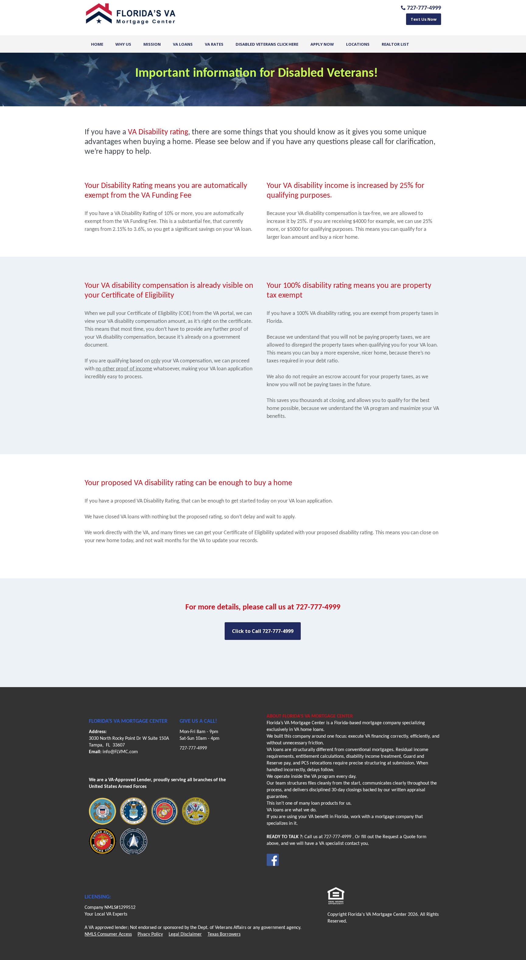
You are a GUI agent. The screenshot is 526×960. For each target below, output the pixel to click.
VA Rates (214, 44)
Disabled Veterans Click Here (267, 44)
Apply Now (322, 44)
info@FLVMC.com (120, 752)
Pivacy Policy (150, 934)
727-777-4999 (193, 748)
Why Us (123, 44)
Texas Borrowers (224, 934)
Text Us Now (424, 19)
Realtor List (395, 44)
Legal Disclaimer (185, 934)
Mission (152, 44)
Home (97, 44)
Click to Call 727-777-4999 (262, 631)
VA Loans (183, 44)
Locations (358, 44)
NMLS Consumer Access (108, 934)
